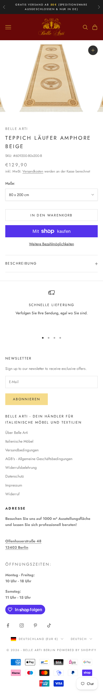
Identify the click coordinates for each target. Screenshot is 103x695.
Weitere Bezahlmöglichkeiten (51, 244)
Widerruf (12, 494)
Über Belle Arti (16, 432)
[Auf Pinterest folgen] (35, 625)
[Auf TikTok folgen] (49, 625)
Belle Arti (16, 128)
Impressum (13, 485)
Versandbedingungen (22, 450)
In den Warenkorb (51, 215)
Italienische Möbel (19, 441)
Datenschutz (14, 476)
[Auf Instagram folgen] (21, 625)
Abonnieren (26, 399)
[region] (51, 309)
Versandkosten (32, 171)
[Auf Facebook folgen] (8, 625)
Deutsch (79, 639)
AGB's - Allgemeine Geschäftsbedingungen (38, 458)
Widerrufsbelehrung (21, 467)
